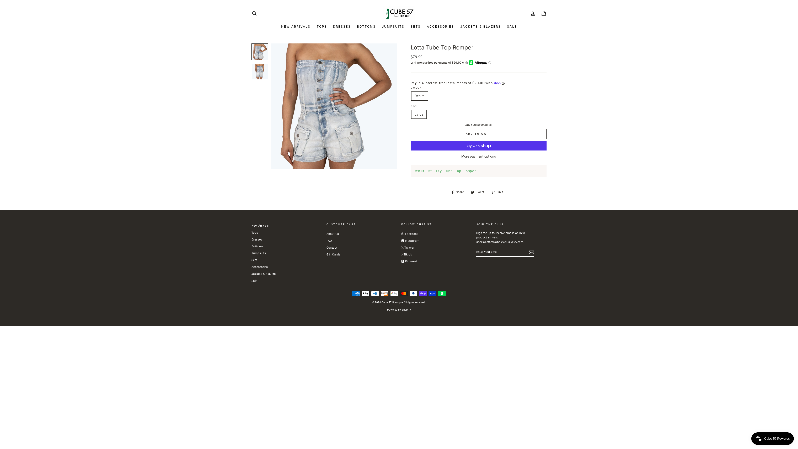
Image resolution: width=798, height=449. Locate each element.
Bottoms (366, 26)
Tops (322, 26)
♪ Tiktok (406, 254)
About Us (332, 234)
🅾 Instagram (410, 240)
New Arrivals (295, 26)
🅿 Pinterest (409, 261)
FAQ (329, 240)
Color (416, 87)
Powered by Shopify (399, 309)
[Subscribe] (531, 252)
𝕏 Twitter (407, 247)
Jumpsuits (393, 26)
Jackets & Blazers (480, 26)
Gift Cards (333, 254)
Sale (512, 26)
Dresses (342, 26)
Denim (420, 96)
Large (419, 114)
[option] (334, 106)
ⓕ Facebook (409, 234)
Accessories (440, 26)
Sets (416, 26)
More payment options (478, 156)
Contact (331, 247)
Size (415, 106)
